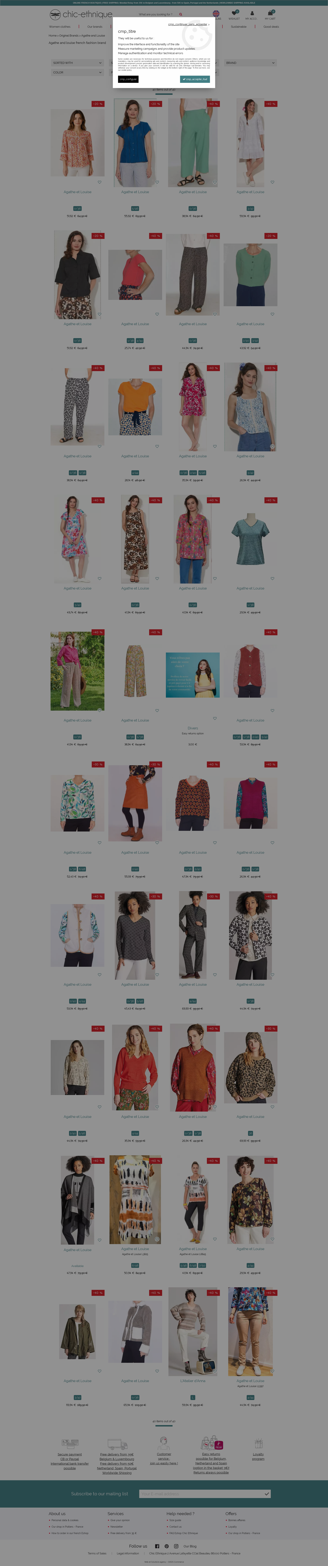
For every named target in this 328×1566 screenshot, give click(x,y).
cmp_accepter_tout (196, 79)
